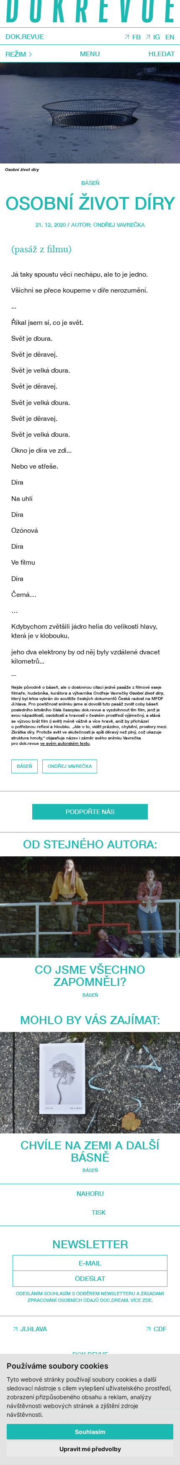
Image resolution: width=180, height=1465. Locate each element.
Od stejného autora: (90, 844)
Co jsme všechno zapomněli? (90, 975)
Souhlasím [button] (90, 1431)
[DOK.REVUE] (90, 13)
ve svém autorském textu (65, 743)
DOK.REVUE (24, 36)
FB (136, 37)
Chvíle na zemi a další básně (90, 1151)
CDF (160, 1329)
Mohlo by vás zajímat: (90, 1020)
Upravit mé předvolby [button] (90, 1448)
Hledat (162, 53)
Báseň (90, 183)
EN (170, 37)
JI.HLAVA (34, 1329)
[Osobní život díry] (90, 112)
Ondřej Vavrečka (119, 225)
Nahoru (90, 1193)
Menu (90, 53)
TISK (98, 1212)
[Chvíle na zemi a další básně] (90, 1082)
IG (156, 37)
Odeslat (90, 1278)
